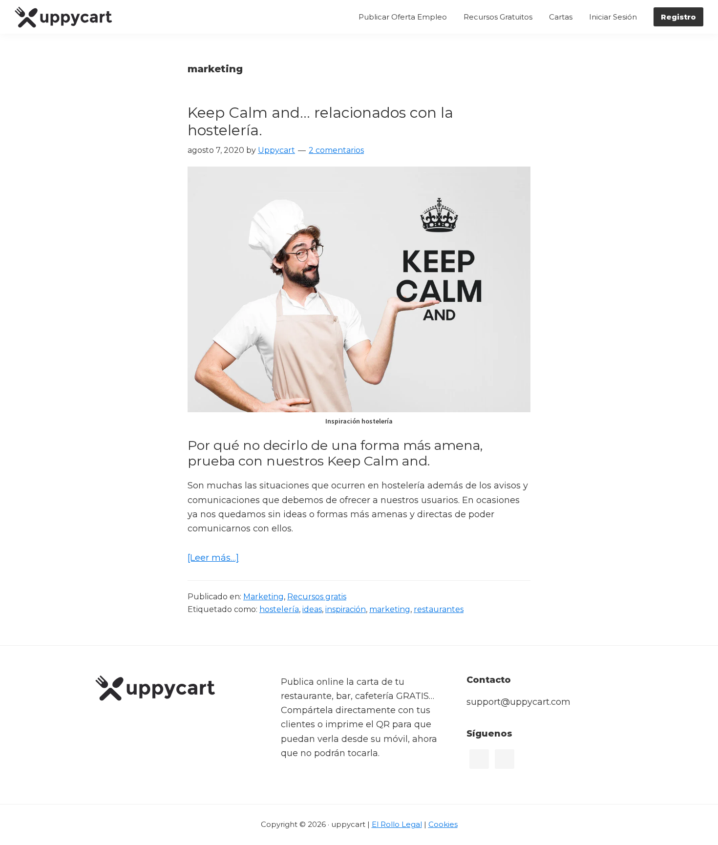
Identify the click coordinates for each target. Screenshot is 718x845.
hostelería (279, 609)
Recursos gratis (316, 596)
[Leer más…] (213, 558)
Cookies (443, 824)
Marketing (263, 596)
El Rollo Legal (397, 824)
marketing (389, 609)
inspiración (345, 609)
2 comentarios (336, 150)
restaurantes (439, 609)
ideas (312, 609)
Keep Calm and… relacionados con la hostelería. (320, 121)
